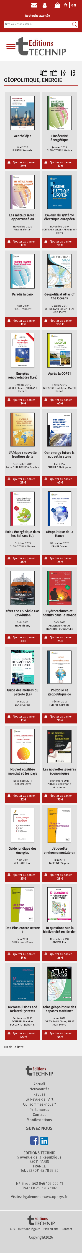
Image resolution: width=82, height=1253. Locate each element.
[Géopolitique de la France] (59, 508)
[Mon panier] (57, 6)
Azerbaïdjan (22, 136)
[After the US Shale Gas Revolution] (22, 588)
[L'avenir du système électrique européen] (59, 192)
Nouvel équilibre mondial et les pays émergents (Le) (22, 771)
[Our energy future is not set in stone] (59, 429)
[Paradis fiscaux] (22, 271)
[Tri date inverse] (53, 75)
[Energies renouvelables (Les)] (22, 350)
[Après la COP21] (59, 350)
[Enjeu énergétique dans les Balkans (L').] (22, 508)
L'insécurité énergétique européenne (60, 138)
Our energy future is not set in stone (59, 455)
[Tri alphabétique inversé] (73, 75)
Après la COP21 (59, 374)
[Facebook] (34, 1141)
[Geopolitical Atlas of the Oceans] (59, 271)
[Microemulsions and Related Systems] (22, 983)
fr (65, 5)
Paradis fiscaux (22, 294)
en (73, 5)
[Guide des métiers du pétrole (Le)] (22, 667)
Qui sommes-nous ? (39, 1104)
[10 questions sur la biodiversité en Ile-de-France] (59, 904)
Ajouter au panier (24, 164)
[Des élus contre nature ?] (22, 904)
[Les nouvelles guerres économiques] (59, 746)
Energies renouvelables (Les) (22, 375)
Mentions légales (29, 1229)
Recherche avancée (37, 15)
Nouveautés (39, 1089)
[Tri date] (44, 75)
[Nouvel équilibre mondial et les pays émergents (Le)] (22, 746)
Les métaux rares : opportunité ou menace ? (22, 217)
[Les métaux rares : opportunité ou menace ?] (22, 192)
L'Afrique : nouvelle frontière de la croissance (23, 455)
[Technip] (41, 54)
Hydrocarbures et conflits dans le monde (59, 613)
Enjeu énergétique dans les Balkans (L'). (22, 534)
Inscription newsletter (34, 5)
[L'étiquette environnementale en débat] (59, 825)
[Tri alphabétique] (63, 75)
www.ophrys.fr (56, 1197)
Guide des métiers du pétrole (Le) (22, 692)
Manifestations (39, 1120)
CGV (12, 1229)
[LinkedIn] (44, 1141)
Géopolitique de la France (59, 534)
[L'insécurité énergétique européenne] (59, 113)
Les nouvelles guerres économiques (59, 771)
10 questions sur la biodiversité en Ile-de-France (59, 930)
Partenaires (39, 1109)
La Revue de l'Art (39, 1099)
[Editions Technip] (41, 1220)
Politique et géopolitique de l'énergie (59, 692)
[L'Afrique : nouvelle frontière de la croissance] (22, 429)
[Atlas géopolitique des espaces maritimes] (59, 983)
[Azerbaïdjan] (22, 113)
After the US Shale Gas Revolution (22, 613)
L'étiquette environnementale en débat (59, 851)
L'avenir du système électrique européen (59, 217)
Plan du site (51, 1229)
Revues (39, 1094)
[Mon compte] (45, 5)
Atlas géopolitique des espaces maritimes (59, 1009)
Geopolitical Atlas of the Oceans (59, 296)
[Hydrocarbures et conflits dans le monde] (59, 588)
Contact (39, 1114)
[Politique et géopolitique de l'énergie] (59, 667)
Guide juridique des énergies (22, 850)
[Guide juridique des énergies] (22, 825)
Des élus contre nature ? (22, 930)
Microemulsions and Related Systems (22, 1009)
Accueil (39, 1084)
